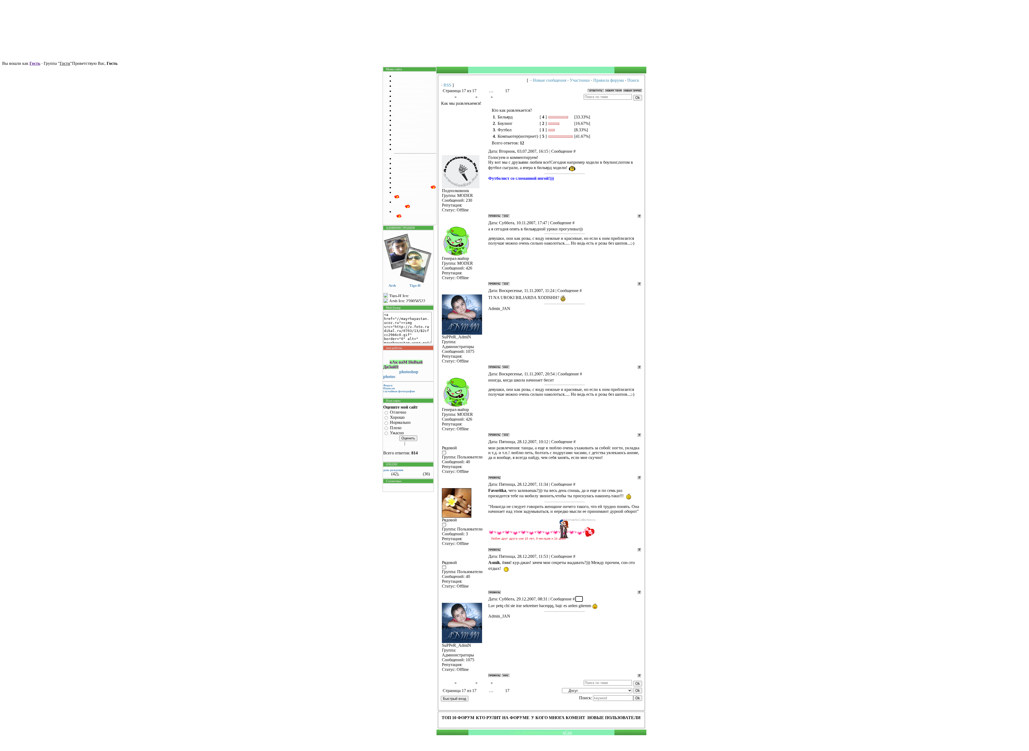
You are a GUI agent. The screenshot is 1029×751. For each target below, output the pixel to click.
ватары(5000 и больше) (410, 183)
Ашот (464, 223)
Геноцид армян (408, 139)
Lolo (387, 474)
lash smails (404, 202)
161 (579, 223)
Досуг (484, 97)
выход (398, 149)
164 (580, 441)
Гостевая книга (408, 105)
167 (579, 599)
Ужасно (397, 433)
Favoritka (464, 441)
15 (496, 90)
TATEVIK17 (411, 474)
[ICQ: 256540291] (505, 283)
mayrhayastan (464, 290)
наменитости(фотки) (414, 211)
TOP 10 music (406, 115)
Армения (466, 97)
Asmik (464, 484)
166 (579, 556)
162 (586, 290)
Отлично (398, 412)
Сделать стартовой (135, 63)
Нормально (400, 422)
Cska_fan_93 (464, 151)
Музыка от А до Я (410, 120)
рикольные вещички (408, 187)
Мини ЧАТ (404, 134)
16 (502, 90)
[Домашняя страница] (505, 367)
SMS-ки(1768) (407, 144)
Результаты (393, 443)
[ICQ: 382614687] (505, 216)
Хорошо (397, 417)
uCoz (567, 732)
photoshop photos (409, 130)
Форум (447, 97)
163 (586, 374)
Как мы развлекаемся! (514, 97)
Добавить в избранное (176, 63)
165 (579, 484)
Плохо (395, 427)
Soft (397, 125)
